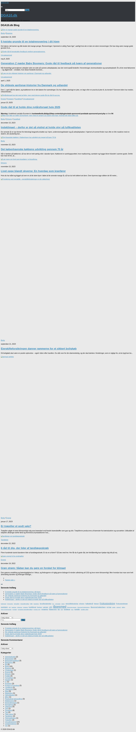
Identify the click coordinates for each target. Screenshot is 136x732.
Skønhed (8, 706)
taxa (72, 609)
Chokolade (9, 670)
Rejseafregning (11, 703)
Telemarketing (10, 718)
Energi (3, 99)
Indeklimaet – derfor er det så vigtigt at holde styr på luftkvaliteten (41, 127)
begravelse (10, 603)
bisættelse (36, 603)
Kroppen (10, 99)
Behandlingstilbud (12, 661)
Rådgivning (53, 609)
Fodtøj (7, 676)
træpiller (77, 609)
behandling (16, 603)
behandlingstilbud (24, 603)
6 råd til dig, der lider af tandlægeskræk (25, 548)
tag (59, 609)
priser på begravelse (6, 609)
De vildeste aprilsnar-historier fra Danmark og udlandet (34, 85)
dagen (63, 603)
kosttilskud (32, 607)
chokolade (57, 603)
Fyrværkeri (9, 678)
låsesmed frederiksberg (83, 607)
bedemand (3, 603)
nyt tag (109, 607)
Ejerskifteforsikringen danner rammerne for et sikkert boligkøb (39, 348)
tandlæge (67, 609)
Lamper (45, 607)
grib (10, 607)
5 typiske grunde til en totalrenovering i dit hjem (30, 41)
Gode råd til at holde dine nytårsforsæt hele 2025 (30, 107)
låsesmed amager (71, 607)
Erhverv (9, 119)
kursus (39, 607)
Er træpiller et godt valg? (16, 526)
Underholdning (10, 724)
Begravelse (9, 659)
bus (53, 603)
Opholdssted (10, 695)
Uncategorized (6, 55)
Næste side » (10, 580)
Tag (6, 712)
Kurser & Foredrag (12, 685)
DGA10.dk (5, 3)
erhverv (81, 604)
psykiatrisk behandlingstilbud (25, 609)
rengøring (44, 609)
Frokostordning (107, 603)
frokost (96, 604)
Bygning (9, 33)
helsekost (19, 607)
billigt (31, 603)
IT (6, 682)
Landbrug (8, 687)
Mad (6, 691)
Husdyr (8, 680)
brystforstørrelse (45, 604)
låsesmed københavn (98, 607)
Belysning (9, 662)
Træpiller (8, 720)
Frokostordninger (122, 604)
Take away (9, 714)
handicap (14, 607)
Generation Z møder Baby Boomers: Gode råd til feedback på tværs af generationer (51, 63)
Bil (6, 664)
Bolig (3, 33)
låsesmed (59, 606)
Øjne (7, 697)
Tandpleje (4, 540)
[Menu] (2, 6)
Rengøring (9, 705)
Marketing (9, 693)
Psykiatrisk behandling (13, 699)
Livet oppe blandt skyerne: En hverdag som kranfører (33, 171)
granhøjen (4, 607)
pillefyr (123, 607)
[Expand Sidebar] (2, 584)
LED (50, 607)
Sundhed (18, 99)
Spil (6, 708)
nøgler (113, 607)
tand (62, 609)
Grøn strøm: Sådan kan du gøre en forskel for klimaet (33, 568)
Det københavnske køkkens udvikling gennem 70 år (32, 149)
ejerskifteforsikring (72, 604)
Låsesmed (9, 689)
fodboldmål (89, 604)
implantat (25, 607)
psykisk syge (36, 609)
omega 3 (118, 607)
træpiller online (84, 609)
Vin (6, 726)
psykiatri (14, 609)
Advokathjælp (10, 657)
